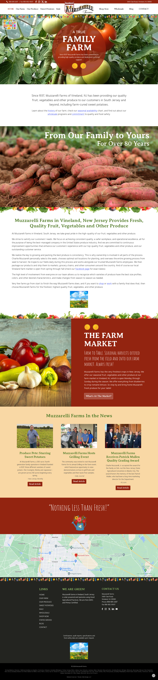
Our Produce (32, 9)
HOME (11, 9)
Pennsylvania (109, 671)
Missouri (141, 670)
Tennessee (145, 671)
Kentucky (85, 670)
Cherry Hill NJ (41, 671)
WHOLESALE (44, 613)
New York (78, 671)
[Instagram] (39, 2)
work (109, 283)
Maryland (99, 670)
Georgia (69, 670)
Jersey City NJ (49, 671)
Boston (119, 670)
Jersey (9, 671)
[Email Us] (117, 609)
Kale (58, 9)
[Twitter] (42, 2)
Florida (64, 670)
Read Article (35, 484)
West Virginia (76, 673)
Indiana (77, 670)
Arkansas (16, 670)
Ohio (104, 671)
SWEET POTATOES (46, 605)
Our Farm (20, 9)
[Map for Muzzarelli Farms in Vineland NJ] (79, 555)
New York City (90, 671)
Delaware (47, 670)
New (6, 671)
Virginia (62, 673)
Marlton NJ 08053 (32, 671)
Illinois (72, 670)
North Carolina (99, 671)
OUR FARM (43, 598)
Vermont (151, 671)
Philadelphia (122, 671)
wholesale (52, 114)
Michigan (124, 670)
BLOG (41, 624)
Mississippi (136, 670)
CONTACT (143, 9)
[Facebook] (36, 2)
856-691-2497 (13, 2)
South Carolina (138, 671)
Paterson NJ (63, 671)
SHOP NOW (44, 616)
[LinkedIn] (46, 2)
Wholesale (119, 9)
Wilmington (58, 670)
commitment (78, 114)
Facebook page (82, 269)
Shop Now (104, 9)
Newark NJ (57, 671)
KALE (41, 609)
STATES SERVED (45, 620)
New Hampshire (148, 670)
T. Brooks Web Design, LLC (84, 677)
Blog (131, 9)
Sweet (47, 9)
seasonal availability (87, 110)
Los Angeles (34, 670)
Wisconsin (83, 673)
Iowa (81, 670)
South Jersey (49, 233)
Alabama (11, 670)
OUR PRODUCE (45, 602)
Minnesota (129, 670)
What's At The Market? (98, 396)
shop (101, 283)
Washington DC (69, 673)
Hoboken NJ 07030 (22, 671)
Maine (95, 670)
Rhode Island (129, 671)
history (51, 110)
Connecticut (41, 670)
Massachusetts (107, 670)
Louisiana (90, 670)
